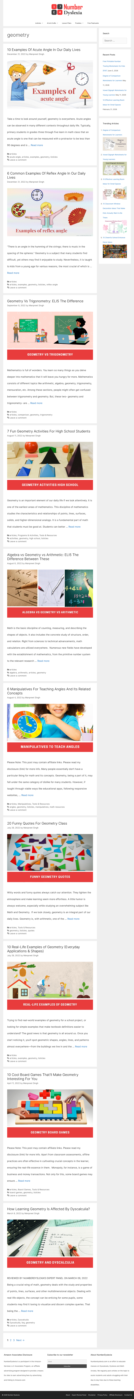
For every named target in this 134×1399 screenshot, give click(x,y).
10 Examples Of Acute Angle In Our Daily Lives (43, 50)
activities (14, 538)
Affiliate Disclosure (115, 1395)
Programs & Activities (28, 535)
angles (13, 807)
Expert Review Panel (79, 1395)
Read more (37, 145)
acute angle (15, 157)
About (68, 1395)
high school (34, 538)
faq (23, 1322)
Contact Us (128, 1395)
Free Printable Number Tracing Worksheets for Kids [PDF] (114, 66)
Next (20, 1340)
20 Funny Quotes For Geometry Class (37, 823)
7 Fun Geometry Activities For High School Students (48, 431)
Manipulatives (24, 804)
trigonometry (46, 414)
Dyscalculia (23, 1319)
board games (16, 1192)
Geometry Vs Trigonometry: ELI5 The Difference (45, 301)
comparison (23, 414)
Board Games (24, 1189)
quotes (31, 930)
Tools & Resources (48, 535)
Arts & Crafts (51, 23)
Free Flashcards (93, 23)
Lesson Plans (66, 23)
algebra (13, 672)
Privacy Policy (102, 1395)
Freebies (78, 23)
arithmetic (23, 672)
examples (34, 157)
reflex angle (52, 284)
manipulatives (42, 807)
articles (13, 154)
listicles (54, 157)
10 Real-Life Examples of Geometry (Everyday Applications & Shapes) (43, 949)
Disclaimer (92, 1395)
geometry (44, 157)
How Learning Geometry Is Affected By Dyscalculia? (48, 1209)
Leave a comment (18, 160)
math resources (57, 807)
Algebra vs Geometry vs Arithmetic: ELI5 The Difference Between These (43, 557)
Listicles (38, 23)
